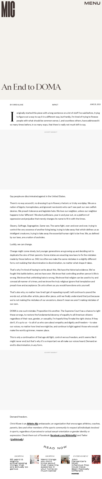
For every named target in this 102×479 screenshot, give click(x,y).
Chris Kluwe (17, 105)
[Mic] (8, 9)
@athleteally (17, 439)
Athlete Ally (32, 424)
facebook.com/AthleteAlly (63, 435)
